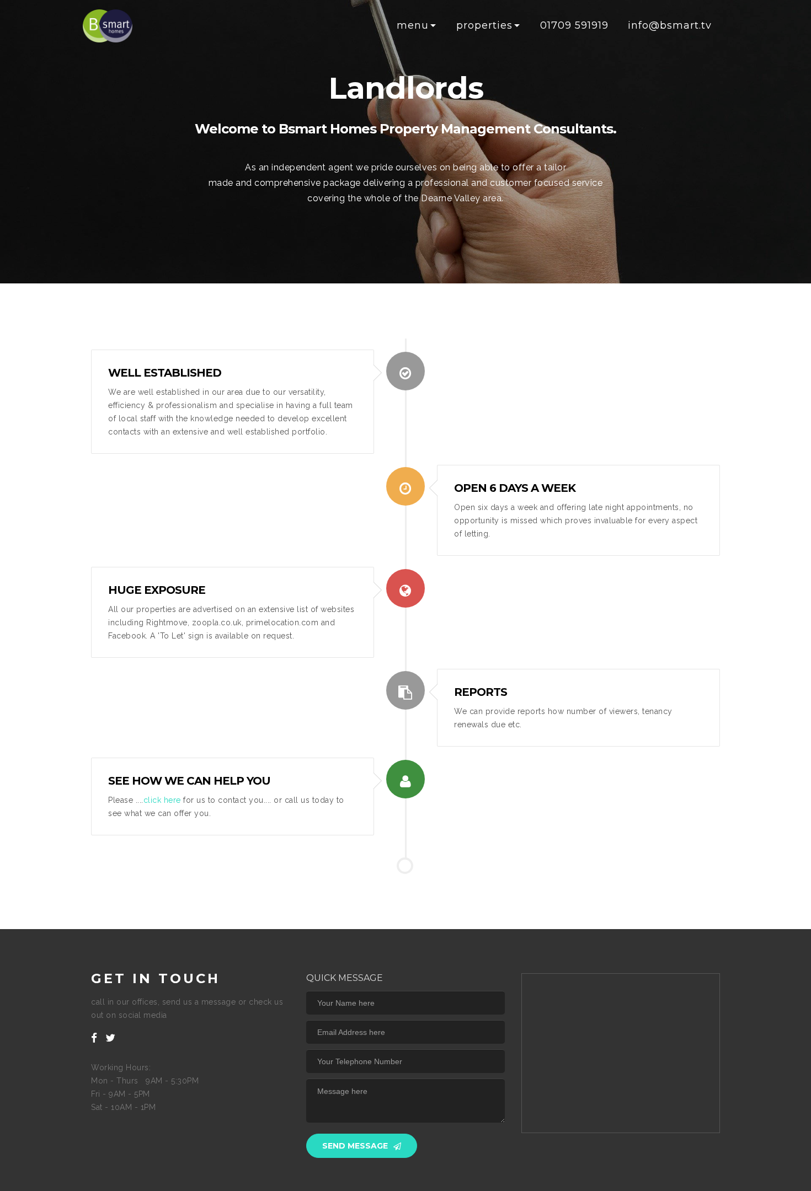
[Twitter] (110, 1038)
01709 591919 (574, 25)
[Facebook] (94, 1038)
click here (162, 800)
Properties (484, 25)
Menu (413, 25)
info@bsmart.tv (670, 25)
